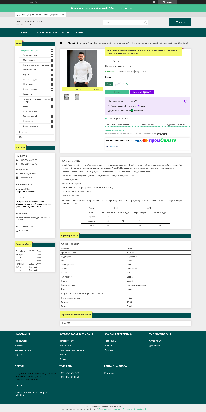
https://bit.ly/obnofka (26, 191)
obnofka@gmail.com (28, 173)
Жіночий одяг (29, 60)
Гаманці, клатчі (30, 116)
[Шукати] (145, 22)
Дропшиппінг (155, 345)
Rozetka (108, 345)
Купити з (137, 92)
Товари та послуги (43, 32)
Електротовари (30, 111)
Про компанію (21, 341)
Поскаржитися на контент (110, 409)
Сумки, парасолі (30, 89)
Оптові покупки (156, 341)
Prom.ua (117, 406)
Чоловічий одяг (30, 55)
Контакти (81, 32)
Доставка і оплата (23, 350)
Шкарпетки (28, 84)
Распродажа (125, 8)
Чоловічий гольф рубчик (80, 43)
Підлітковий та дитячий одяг (36, 65)
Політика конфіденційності (134, 409)
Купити (117, 92)
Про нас (65, 32)
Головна (22, 32)
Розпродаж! (28, 94)
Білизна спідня (30, 79)
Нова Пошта (110, 341)
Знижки (63, 359)
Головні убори (29, 70)
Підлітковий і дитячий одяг (72, 350)
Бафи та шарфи (30, 126)
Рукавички (28, 121)
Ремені (26, 106)
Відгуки (23, 137)
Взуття (26, 74)
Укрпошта (109, 350)
